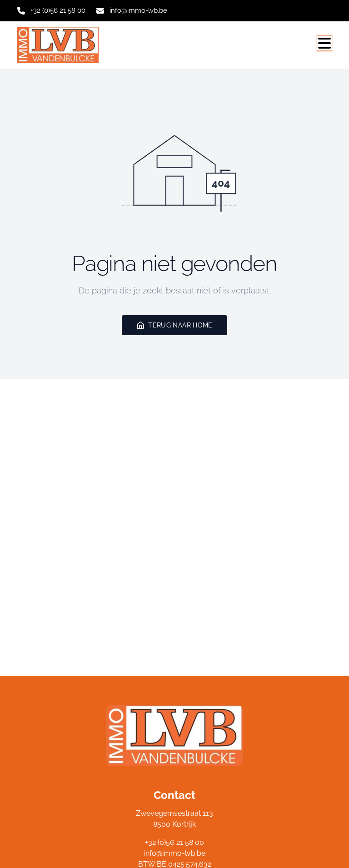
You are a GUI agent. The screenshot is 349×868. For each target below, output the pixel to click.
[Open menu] (324, 43)
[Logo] (61, 45)
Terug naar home (180, 325)
